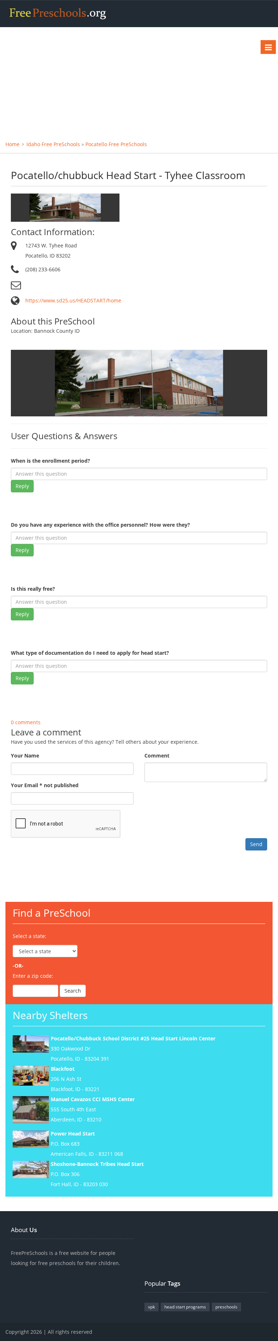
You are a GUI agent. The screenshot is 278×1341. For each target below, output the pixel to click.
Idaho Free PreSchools (53, 144)
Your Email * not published (45, 785)
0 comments (26, 722)
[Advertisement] (139, 81)
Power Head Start (73, 1133)
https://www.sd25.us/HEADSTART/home (73, 300)
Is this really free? (33, 588)
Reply (22, 486)
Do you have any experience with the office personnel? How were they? (100, 524)
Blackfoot (63, 1068)
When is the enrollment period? (50, 460)
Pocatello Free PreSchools (116, 144)
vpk (151, 1307)
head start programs (185, 1307)
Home (12, 144)
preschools (226, 1307)
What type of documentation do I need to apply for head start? (90, 652)
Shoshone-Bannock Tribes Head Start (97, 1163)
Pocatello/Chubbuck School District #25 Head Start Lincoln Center (133, 1038)
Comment (156, 755)
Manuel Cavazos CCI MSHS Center (93, 1099)
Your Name (25, 755)
